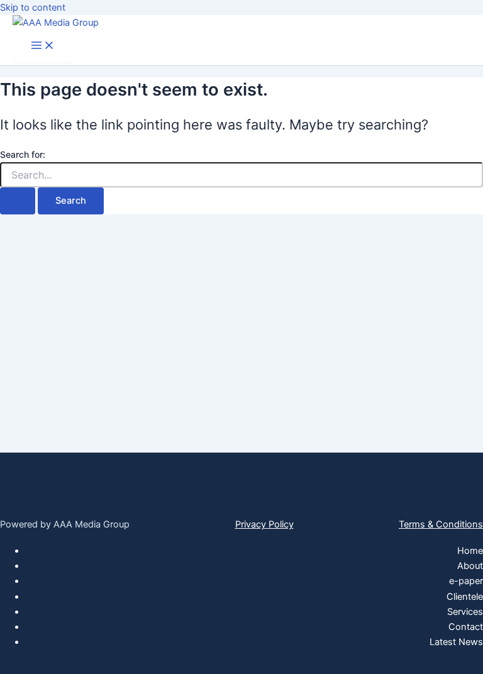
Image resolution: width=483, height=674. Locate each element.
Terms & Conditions (441, 524)
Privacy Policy (264, 524)
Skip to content (32, 7)
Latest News (456, 642)
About (470, 566)
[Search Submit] (17, 200)
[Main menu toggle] (43, 46)
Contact (465, 627)
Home (470, 550)
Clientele (465, 596)
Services (465, 611)
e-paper (466, 581)
